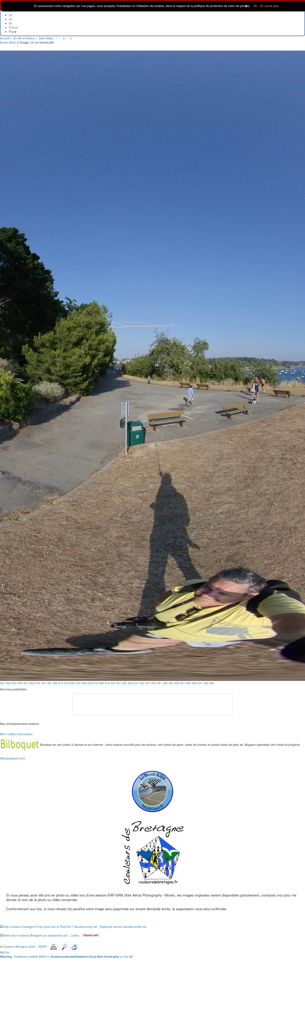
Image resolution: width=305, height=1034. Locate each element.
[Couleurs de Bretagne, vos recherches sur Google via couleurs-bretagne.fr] (64, 946)
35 (10, 15)
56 (10, 23)
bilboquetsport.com (12, 758)
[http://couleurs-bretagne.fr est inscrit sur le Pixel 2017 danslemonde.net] (73, 926)
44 (10, 19)
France (13, 27)
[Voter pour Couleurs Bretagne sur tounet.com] (90, 935)
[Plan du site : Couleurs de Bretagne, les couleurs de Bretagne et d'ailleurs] (53, 946)
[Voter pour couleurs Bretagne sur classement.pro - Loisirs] (39, 935)
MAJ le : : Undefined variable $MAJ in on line (66, 954)
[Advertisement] (152, 703)
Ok (255, 6)
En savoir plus (269, 6)
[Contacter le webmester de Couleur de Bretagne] (75, 946)
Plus (11, 31)
